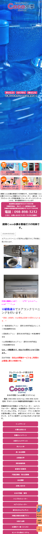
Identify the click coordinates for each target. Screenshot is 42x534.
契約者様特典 (20, 463)
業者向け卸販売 (20, 469)
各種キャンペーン (20, 435)
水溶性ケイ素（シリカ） (20, 527)
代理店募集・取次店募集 (20, 474)
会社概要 (20, 480)
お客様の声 (20, 458)
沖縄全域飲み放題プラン (20, 516)
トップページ (20, 424)
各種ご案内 (39, 521)
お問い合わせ (20, 486)
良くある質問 (20, 452)
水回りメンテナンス (20, 441)
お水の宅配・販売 (20, 493)
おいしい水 (20, 446)
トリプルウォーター (20, 499)
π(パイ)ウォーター (20, 504)
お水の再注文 (39, 515)
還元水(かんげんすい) (20, 510)
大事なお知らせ (20, 429)
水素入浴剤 (20, 521)
